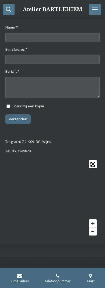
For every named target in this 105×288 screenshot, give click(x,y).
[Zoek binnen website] (9, 9)
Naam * (11, 27)
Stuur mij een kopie (28, 105)
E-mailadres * (16, 49)
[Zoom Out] (93, 231)
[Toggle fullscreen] (93, 164)
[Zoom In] (93, 223)
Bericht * (12, 71)
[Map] (52, 197)
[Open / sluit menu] (95, 9)
